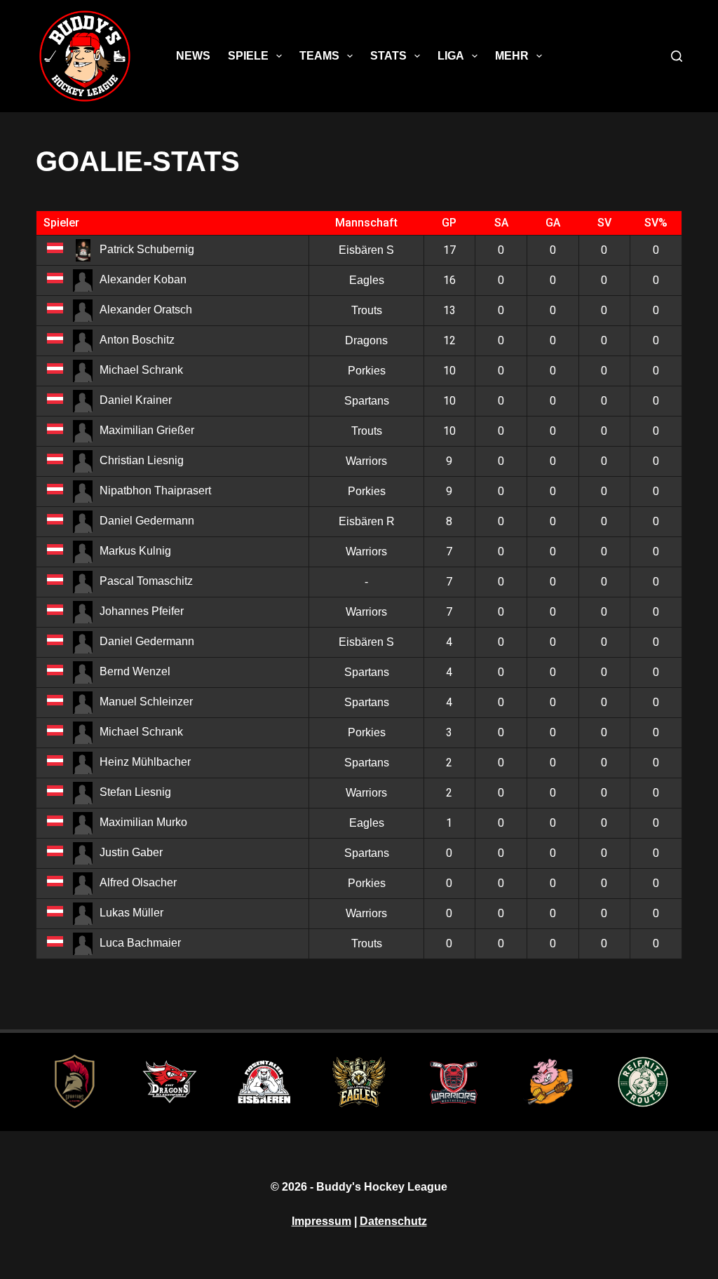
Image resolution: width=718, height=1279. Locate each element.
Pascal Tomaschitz (146, 581)
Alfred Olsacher (138, 882)
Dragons (366, 340)
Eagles (366, 280)
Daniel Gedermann (147, 521)
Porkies (367, 371)
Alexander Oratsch (146, 310)
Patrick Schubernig (147, 249)
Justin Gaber (131, 852)
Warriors (366, 461)
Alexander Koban (143, 279)
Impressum (321, 1221)
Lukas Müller (131, 913)
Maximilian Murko (143, 822)
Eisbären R (367, 521)
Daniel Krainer (136, 400)
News (193, 56)
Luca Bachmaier (140, 943)
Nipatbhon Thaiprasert (155, 490)
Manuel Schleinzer (146, 702)
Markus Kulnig (135, 551)
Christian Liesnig (142, 460)
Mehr (512, 56)
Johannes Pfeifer (142, 611)
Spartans (366, 401)
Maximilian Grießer (147, 430)
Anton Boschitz (137, 340)
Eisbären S (366, 250)
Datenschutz (393, 1221)
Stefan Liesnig (135, 792)
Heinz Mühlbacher (145, 762)
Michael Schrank (141, 370)
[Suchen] (676, 56)
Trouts (366, 310)
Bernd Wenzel (135, 671)
